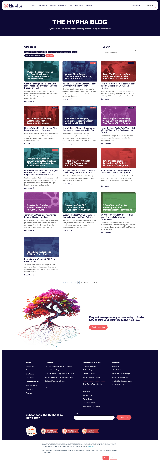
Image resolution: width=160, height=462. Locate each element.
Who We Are (30, 366)
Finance (85, 388)
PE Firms (89, 5)
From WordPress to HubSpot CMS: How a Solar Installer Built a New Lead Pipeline (118, 85)
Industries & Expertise (57, 5)
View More (49, 55)
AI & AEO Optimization (119, 370)
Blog (70, 5)
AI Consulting (87, 370)
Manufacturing (87, 395)
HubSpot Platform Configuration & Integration (59, 374)
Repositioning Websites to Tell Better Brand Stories (40, 260)
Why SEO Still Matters (119, 385)
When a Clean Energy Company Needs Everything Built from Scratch (79, 84)
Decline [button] (114, 457)
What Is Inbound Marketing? (121, 374)
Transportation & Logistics (91, 407)
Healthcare (86, 392)
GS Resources (135, 5)
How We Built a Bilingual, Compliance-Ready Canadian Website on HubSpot (78, 129)
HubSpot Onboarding (52, 370)
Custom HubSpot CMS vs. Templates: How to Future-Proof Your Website (78, 215)
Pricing (47, 388)
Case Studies (30, 378)
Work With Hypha (31, 386)
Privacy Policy (90, 446)
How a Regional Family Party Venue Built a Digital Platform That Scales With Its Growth (118, 130)
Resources (78, 5)
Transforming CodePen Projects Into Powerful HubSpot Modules (40, 215)
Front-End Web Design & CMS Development (59, 366)
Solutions (42, 5)
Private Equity (87, 399)
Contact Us (149, 5)
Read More (29, 101)
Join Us (28, 370)
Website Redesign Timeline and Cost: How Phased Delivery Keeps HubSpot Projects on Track (40, 85)
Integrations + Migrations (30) (34, 56)
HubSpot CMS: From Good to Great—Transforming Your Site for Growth (78, 171)
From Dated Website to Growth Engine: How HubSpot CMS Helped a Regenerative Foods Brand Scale (41, 172)
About (33, 5)
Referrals (29, 393)
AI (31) (75, 52)
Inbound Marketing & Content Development (59, 377)
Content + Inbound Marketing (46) (60, 52)
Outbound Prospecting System (55, 381)
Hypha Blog (115, 366)
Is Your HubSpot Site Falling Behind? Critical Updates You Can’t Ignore (116, 171)
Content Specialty (89, 374)
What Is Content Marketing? (121, 377)
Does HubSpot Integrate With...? (122, 381)
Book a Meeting (98, 327)
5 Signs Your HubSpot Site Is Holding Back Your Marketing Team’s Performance (117, 216)
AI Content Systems (89, 366)
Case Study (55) (41, 52)
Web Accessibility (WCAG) (91, 377)
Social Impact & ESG (89, 403)
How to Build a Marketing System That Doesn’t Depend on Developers (40, 129)
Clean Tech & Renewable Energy (93, 384)
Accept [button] (106, 457)
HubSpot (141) (29, 52)
